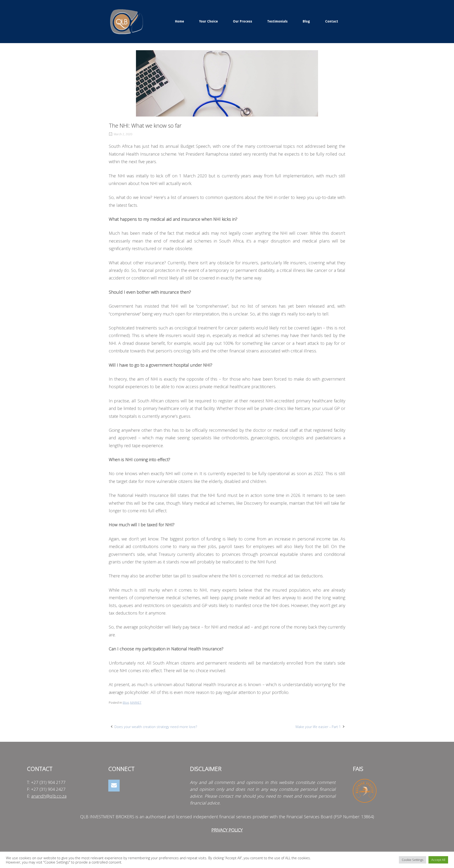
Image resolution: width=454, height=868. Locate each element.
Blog (306, 21)
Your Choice (208, 21)
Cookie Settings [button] (412, 860)
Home (179, 21)
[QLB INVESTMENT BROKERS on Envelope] (114, 786)
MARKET (135, 702)
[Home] (126, 21)
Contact (331, 21)
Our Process (242, 21)
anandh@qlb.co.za (48, 796)
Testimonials (277, 21)
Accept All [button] (438, 860)
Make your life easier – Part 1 (318, 726)
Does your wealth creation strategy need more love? (155, 726)
